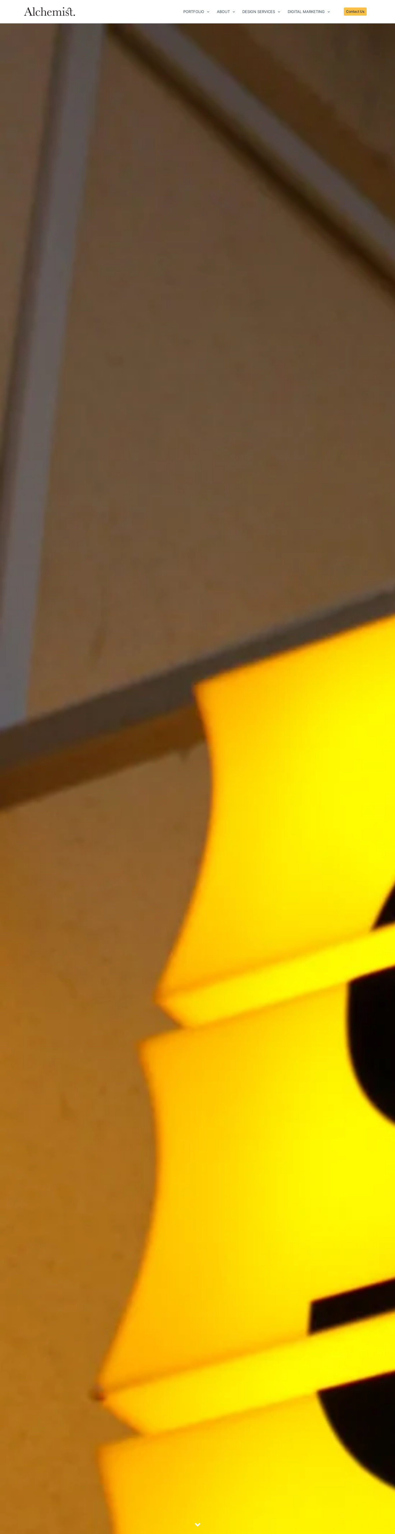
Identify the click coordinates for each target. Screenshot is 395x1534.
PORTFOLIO (193, 11)
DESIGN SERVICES (258, 11)
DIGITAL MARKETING (306, 11)
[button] (206, 11)
